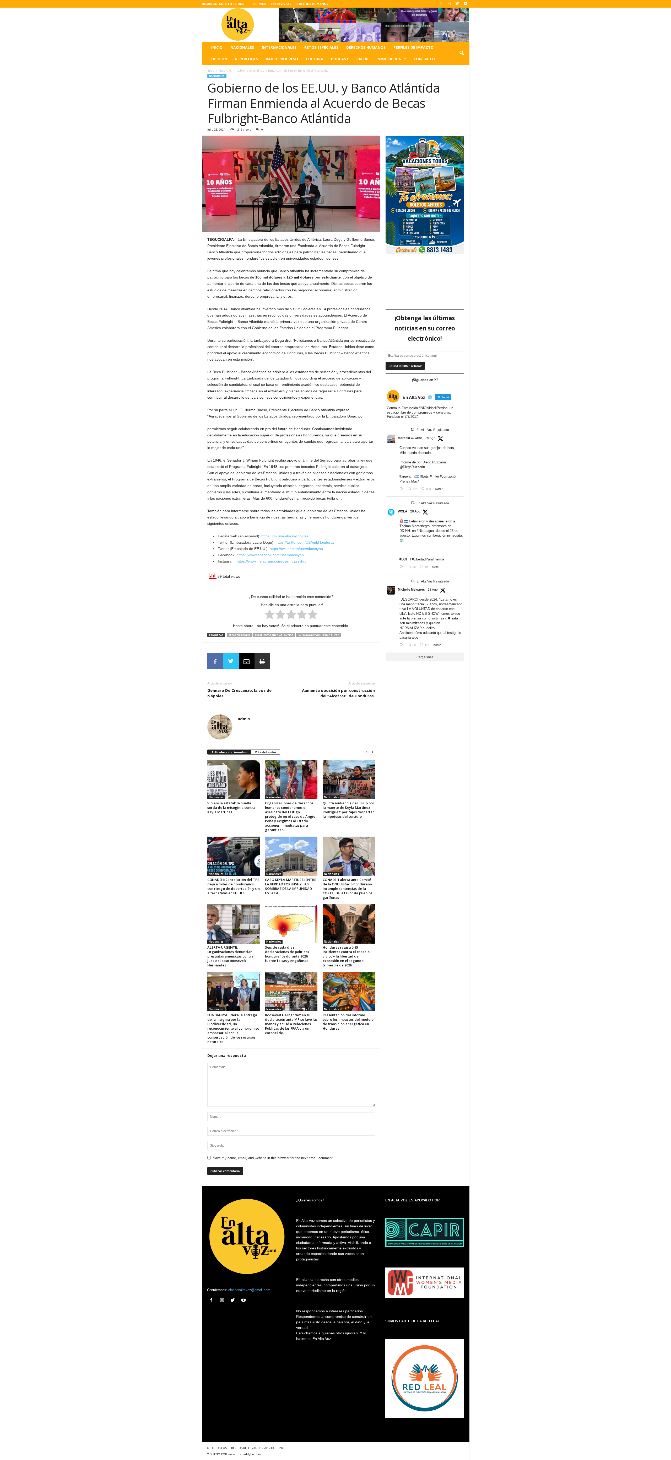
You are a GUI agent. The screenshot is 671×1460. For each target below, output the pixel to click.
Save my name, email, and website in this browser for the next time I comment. (273, 1158)
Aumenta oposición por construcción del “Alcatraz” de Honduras (338, 693)
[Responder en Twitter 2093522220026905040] (402, 489)
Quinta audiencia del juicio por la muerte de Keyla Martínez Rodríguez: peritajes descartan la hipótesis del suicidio (349, 810)
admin (244, 718)
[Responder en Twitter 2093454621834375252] (402, 567)
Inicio (217, 47)
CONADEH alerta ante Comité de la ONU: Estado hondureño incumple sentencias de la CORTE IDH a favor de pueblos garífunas (347, 888)
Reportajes (246, 58)
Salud (362, 58)
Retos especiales (321, 47)
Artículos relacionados (229, 752)
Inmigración (389, 58)
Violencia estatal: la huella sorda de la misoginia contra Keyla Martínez (231, 807)
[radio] (269, 615)
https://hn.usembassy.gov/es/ (285, 536)
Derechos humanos (366, 47)
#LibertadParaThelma (428, 559)
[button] (461, 53)
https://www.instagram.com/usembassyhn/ (271, 561)
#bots (424, 476)
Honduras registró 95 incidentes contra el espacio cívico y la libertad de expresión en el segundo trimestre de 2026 (346, 956)
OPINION (260, 4)
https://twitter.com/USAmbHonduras (304, 542)
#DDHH (405, 559)
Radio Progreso (282, 58)
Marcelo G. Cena (410, 438)
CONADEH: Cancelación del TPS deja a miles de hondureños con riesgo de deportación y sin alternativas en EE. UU (233, 886)
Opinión (219, 58)
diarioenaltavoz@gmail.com (249, 1290)
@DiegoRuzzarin (412, 467)
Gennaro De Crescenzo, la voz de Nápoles (239, 693)
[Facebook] (441, 4)
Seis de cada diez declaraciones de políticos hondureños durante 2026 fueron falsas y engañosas (287, 954)
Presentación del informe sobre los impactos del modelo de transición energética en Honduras (348, 1022)
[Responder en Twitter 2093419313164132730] (402, 645)
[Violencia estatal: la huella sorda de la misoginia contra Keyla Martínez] (233, 779)
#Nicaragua (425, 531)
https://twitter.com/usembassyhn (296, 549)
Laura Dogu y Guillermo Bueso (318, 635)
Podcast (340, 58)
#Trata (453, 618)
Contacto (424, 58)
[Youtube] (465, 4)
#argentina (407, 476)
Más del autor (265, 752)
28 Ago (415, 511)
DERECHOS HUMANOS (311, 4)
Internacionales (279, 47)
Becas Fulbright (240, 635)
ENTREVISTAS (281, 4)
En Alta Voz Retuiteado (432, 430)
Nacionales (242, 47)
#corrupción (448, 476)
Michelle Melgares (411, 589)
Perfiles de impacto (413, 47)
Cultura (314, 58)
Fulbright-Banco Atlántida (274, 635)
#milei (434, 476)
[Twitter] (457, 4)
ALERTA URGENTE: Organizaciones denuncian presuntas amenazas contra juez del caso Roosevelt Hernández (230, 956)
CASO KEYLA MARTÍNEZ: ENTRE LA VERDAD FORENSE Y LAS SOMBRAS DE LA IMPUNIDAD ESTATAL (290, 886)
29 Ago (430, 438)
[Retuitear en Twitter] (412, 429)
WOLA (402, 511)
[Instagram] (449, 4)
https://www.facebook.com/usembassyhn (270, 555)
